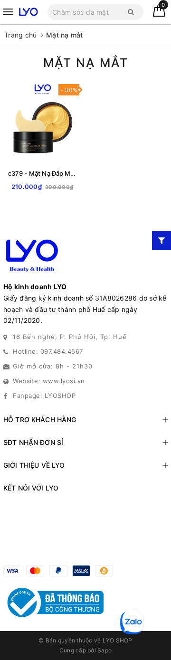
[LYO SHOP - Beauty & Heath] (28, 12)
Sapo (104, 650)
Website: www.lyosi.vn (49, 381)
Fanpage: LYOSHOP (44, 395)
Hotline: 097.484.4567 (48, 351)
